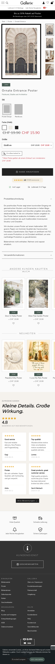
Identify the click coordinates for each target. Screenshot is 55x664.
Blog (3, 611)
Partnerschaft (32, 590)
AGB (3, 623)
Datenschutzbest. (7, 627)
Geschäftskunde (33, 627)
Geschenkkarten (29, 564)
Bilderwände (5, 582)
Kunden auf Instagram (8, 615)
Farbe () (7, 122)
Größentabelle (13, 153)
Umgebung (31, 594)
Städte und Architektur (18, 94)
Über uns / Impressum (35, 582)
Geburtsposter (6, 594)
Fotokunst (5, 94)
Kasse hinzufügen (29, 172)
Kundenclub (32, 623)
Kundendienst (32, 615)
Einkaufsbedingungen (8, 619)
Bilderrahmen (5, 590)
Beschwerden (32, 631)
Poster (3, 586)
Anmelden (31, 611)
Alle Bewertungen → (27, 501)
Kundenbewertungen (35, 586)
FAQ (29, 619)
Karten (3, 598)
